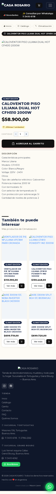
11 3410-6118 (11, 438)
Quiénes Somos (10, 418)
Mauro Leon (35, 485)
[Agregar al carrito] (22, 285)
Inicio (8, 26)
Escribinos (12, 464)
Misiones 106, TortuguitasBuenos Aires (14, 432)
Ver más (11, 286)
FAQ (4, 414)
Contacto (6, 410)
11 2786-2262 (25, 438)
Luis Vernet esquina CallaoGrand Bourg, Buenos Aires (15, 452)
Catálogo (24, 26)
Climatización (45, 26)
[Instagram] (4, 386)
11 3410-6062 (11, 458)
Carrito (5, 406)
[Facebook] (10, 386)
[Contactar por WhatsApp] (49, 487)
